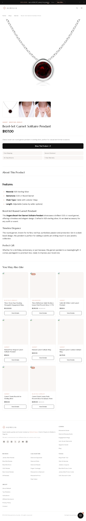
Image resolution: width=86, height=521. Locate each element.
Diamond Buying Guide (65, 434)
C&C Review (6, 468)
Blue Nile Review (7, 461)
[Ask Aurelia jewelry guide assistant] (80, 515)
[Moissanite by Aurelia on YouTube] (22, 441)
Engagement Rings (64, 437)
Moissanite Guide (64, 430)
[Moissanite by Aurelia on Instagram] (7, 441)
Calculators (6, 495)
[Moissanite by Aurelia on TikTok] (19, 441)
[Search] (77, 8)
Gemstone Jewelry (16, 122)
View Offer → (60, 2)
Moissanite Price (35, 475)
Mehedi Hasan (33, 432)
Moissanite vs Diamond (37, 472)
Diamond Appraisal (36, 457)
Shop (10, 16)
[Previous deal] (2, 2)
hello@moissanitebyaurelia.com (73, 515)
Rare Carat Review (8, 472)
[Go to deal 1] (38, 3)
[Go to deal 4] (48, 3)
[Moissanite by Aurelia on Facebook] (4, 441)
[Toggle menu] (81, 8)
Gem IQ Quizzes (63, 461)
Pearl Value (34, 479)
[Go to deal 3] (44, 3)
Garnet (16, 16)
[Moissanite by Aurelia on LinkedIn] (26, 441)
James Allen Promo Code (66, 472)
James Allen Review (8, 457)
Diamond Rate (35, 461)
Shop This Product (42, 146)
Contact (5, 506)
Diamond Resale (35, 465)
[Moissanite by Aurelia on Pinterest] (11, 441)
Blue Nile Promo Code (65, 468)
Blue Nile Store (7, 465)
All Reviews (6, 475)
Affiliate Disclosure (8, 499)
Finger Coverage (35, 468)
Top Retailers (6, 492)
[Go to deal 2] (41, 3)
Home (4, 16)
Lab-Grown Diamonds (65, 441)
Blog (60, 448)
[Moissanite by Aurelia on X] (15, 441)
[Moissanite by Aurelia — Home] (10, 8)
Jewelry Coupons (64, 465)
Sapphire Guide (63, 445)
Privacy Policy (7, 503)
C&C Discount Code (65, 475)
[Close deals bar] (84, 2)
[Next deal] (79, 2)
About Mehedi (7, 488)
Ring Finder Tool (63, 457)
